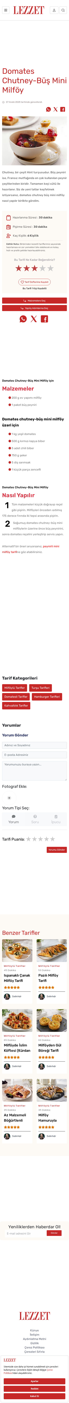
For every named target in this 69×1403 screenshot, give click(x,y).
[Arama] (63, 10)
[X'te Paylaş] (55, 109)
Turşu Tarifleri (40, 688)
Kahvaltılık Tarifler (16, 705)
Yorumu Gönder (56, 849)
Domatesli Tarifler (15, 696)
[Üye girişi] (54, 10)
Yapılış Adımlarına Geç (36, 308)
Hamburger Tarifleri (47, 696)
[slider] (34, 268)
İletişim (34, 1334)
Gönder (54, 1233)
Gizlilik (34, 1343)
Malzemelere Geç (36, 300)
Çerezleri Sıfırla (34, 1351)
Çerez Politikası (35, 1347)
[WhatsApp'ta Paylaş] (48, 109)
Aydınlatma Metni (34, 1339)
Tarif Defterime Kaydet (36, 282)
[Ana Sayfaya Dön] (34, 1315)
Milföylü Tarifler (14, 688)
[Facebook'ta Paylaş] (62, 109)
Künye (34, 1330)
